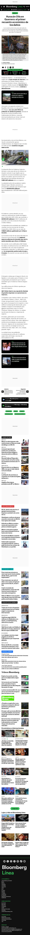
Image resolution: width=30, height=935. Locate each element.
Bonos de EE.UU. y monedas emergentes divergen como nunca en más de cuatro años (10, 646)
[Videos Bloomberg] (15, 672)
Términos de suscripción (7, 919)
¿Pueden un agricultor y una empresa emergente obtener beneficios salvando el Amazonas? (10, 705)
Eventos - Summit (5, 926)
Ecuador (3, 890)
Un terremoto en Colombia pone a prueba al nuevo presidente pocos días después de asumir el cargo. (11, 684)
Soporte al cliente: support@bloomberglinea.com (12, 930)
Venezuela (4, 886)
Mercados (4, 904)
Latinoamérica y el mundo (7, 880)
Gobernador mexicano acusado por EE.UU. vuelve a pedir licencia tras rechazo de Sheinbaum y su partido (10, 544)
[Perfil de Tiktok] (21, 861)
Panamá (3, 891)
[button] (3, 67)
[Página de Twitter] (8, 861)
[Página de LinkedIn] (18, 861)
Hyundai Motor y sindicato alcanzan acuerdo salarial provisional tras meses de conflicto (8, 781)
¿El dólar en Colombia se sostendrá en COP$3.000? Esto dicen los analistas (7, 743)
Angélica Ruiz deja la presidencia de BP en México (10, 483)
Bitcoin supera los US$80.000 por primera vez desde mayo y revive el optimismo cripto (20, 761)
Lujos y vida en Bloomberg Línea (13, 813)
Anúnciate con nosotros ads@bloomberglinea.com (12, 929)
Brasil (3, 881)
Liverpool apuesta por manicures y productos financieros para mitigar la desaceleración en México (10, 451)
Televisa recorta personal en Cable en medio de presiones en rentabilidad (19, 359)
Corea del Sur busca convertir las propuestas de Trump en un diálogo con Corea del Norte (21, 800)
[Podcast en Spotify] (24, 861)
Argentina (4, 884)
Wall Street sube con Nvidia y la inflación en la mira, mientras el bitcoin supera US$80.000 (11, 628)
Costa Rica (4, 894)
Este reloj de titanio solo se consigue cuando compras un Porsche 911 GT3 (20, 825)
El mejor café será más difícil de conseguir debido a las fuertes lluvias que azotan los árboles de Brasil (11, 713)
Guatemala (4, 897)
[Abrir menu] (2, 7)
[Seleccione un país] (4, 6)
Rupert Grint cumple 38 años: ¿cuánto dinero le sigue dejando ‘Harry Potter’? (21, 844)
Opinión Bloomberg (7, 651)
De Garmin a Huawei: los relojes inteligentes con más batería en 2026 (8, 844)
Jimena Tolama (6, 62)
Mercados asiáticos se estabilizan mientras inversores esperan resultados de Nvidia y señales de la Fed (8, 800)
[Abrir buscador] (24, 7)
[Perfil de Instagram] (14, 861)
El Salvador (4, 895)
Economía (4, 902)
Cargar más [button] (15, 808)
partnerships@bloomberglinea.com (9, 927)
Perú (2, 889)
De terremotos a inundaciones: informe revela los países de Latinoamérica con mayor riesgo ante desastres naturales (11, 722)
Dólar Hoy (4, 905)
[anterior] (3, 391)
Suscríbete (4, 916)
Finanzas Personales (6, 909)
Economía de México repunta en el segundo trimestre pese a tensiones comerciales (11, 537)
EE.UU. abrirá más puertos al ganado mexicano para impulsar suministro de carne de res (10, 512)
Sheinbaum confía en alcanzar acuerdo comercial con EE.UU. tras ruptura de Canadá (11, 519)
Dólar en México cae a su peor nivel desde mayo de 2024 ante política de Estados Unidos (11, 597)
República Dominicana (6, 896)
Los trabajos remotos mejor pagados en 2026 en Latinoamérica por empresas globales (10, 637)
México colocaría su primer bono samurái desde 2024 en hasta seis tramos (8, 392)
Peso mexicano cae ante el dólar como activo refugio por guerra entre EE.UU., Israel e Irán (10, 582)
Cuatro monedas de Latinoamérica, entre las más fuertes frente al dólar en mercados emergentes (10, 590)
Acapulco (22, 411)
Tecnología (4, 920)
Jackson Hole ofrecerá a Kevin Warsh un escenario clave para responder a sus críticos (21, 392)
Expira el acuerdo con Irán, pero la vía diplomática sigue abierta (10, 677)
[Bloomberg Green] (15, 698)
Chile (3, 888)
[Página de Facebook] (4, 861)
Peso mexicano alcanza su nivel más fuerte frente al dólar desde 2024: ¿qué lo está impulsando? (11, 575)
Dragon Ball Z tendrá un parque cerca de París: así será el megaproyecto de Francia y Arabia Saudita (8, 826)
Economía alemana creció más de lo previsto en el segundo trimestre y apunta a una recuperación (21, 781)
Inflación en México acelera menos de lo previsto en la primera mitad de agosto (10, 525)
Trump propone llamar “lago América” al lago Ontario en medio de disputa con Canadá (21, 743)
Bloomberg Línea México (19, 414)
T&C (2, 921)
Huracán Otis (8, 411)
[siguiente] (27, 391)
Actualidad (4, 906)
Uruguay (3, 892)
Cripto (3, 907)
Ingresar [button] (27, 6)
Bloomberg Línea (9, 414)
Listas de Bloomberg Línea (7, 911)
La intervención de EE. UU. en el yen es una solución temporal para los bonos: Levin (11, 691)
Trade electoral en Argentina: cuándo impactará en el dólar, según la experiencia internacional (10, 610)
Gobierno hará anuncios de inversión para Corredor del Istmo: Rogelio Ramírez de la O (19, 344)
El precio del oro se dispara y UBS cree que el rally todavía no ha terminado (10, 469)
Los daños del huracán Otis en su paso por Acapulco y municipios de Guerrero (19, 95)
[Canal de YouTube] (11, 861)
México (15, 13)
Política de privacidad (6, 917)
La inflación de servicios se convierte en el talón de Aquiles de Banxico (11, 476)
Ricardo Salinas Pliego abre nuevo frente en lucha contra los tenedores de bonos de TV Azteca (11, 460)
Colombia (4, 885)
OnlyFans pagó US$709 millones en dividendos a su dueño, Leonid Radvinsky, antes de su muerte (10, 620)
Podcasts (3, 910)
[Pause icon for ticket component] (1, 10)
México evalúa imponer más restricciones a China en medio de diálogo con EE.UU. (11, 443)
